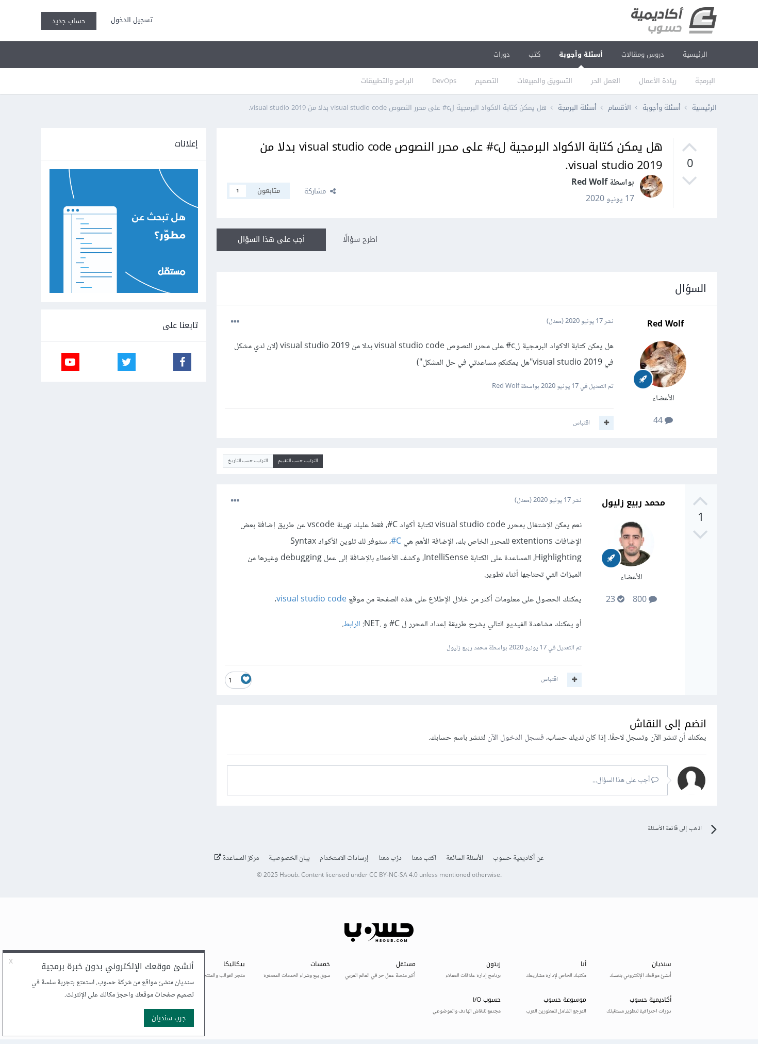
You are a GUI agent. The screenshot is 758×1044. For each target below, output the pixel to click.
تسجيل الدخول (130, 19)
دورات (501, 54)
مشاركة (317, 191)
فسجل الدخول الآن (515, 738)
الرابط (351, 624)
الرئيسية (695, 54)
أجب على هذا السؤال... (621, 780)
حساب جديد (69, 20)
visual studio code (311, 600)
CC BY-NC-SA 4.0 (393, 875)
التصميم (487, 80)
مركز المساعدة (240, 858)
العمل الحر (605, 80)
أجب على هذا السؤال (271, 240)
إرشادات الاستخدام (344, 858)
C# (396, 542)
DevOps (444, 80)
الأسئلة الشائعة (464, 858)
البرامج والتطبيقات (387, 80)
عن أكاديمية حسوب (518, 858)
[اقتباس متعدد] (606, 423)
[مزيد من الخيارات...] (235, 322)
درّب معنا (390, 858)
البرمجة (705, 80)
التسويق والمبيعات (544, 80)
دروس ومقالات (642, 54)
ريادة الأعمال (658, 80)
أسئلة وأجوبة (581, 54)
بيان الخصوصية (289, 858)
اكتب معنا (423, 858)
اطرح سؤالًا (360, 240)
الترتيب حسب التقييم (298, 460)
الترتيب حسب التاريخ (248, 460)
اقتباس (581, 423)
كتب (534, 54)
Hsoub (288, 875)
